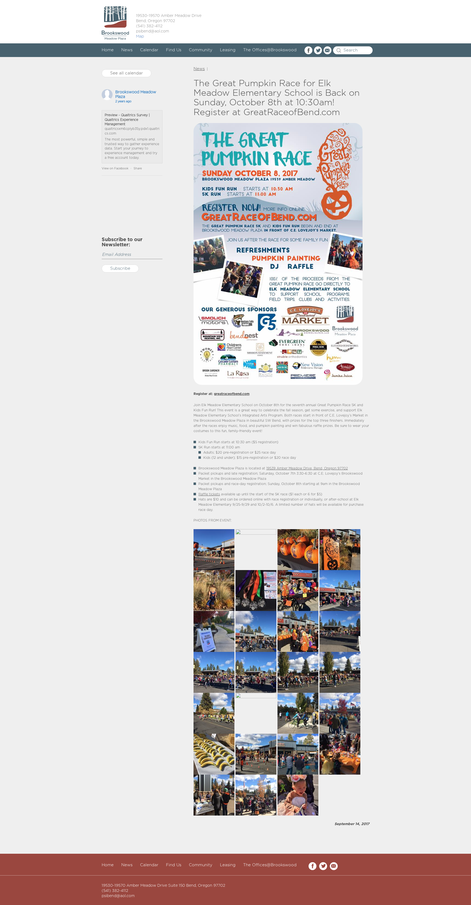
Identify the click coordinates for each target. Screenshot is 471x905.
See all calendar (126, 73)
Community (200, 50)
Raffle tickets (209, 494)
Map (140, 36)
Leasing (227, 50)
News (126, 50)
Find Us (173, 50)
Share (138, 168)
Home (108, 50)
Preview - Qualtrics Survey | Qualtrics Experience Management (127, 120)
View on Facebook (115, 168)
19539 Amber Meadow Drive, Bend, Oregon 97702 (307, 468)
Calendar (149, 50)
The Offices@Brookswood (270, 50)
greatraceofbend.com (231, 393)
